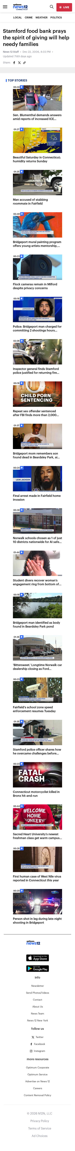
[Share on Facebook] (14, 62)
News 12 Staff (11, 52)
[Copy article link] (24, 62)
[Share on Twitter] (19, 62)
